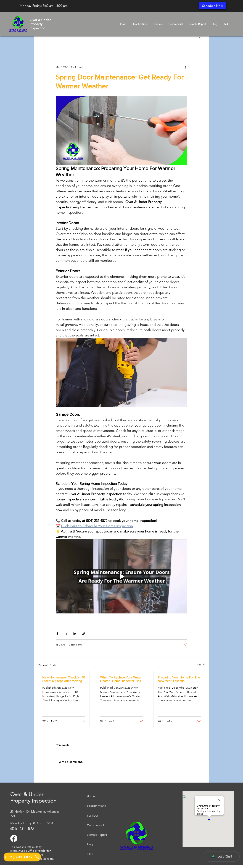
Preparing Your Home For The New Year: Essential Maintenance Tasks (179, 679)
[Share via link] (83, 633)
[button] (200, 37)
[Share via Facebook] (57, 633)
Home (91, 796)
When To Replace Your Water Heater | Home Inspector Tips (120, 679)
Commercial (95, 825)
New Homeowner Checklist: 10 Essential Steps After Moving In (63, 679)
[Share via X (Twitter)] (66, 633)
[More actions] (185, 67)
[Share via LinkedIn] (74, 633)
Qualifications (96, 806)
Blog (90, 844)
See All (201, 664)
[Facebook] (13, 838)
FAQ (90, 854)
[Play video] (121, 576)
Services (93, 816)
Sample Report (97, 835)
